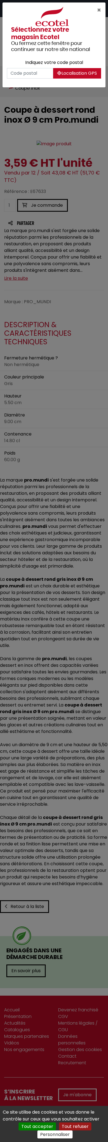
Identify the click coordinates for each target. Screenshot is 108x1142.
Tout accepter (37, 1126)
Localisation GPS (79, 73)
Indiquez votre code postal (54, 62)
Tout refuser (75, 1126)
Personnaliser (55, 1134)
